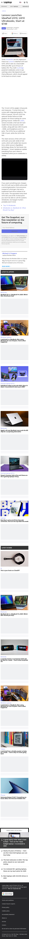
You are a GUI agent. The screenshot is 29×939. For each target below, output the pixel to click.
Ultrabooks (9, 59)
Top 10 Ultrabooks (9, 205)
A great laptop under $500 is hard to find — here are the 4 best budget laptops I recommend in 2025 (14, 843)
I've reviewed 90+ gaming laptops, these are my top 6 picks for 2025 (15, 870)
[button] (2, 2)
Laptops (4, 11)
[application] (14, 167)
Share (5, 33)
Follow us (16, 33)
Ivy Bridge (20, 68)
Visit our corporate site (14, 888)
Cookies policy (6, 911)
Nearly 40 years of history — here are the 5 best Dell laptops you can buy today (15, 853)
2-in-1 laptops (14, 6)
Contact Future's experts (8, 904)
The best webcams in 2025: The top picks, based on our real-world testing (15, 862)
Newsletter (24, 33)
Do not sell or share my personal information (14, 928)
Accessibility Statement (8, 914)
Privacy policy (5, 907)
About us (4, 918)
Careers (4, 925)
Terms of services (21, 235)
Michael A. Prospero (13, 27)
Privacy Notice (22, 237)
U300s (22, 121)
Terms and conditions (8, 900)
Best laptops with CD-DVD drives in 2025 (15, 877)
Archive (4, 921)
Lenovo (11, 62)
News (3, 28)
